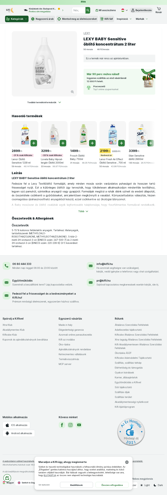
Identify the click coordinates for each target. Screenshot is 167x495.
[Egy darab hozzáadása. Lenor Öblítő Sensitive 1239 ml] (33, 143)
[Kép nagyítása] (72, 91)
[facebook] (62, 425)
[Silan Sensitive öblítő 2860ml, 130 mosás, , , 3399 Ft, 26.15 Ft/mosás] (142, 134)
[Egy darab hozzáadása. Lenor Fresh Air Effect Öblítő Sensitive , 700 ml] (121, 143)
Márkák (140, 18)
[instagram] (70, 425)
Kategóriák (17, 18)
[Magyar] (124, 10)
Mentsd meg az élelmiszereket (79, 18)
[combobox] (78, 10)
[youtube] (79, 425)
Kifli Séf (109, 18)
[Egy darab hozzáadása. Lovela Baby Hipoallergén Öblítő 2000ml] (63, 143)
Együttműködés (22, 280)
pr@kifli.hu (104, 280)
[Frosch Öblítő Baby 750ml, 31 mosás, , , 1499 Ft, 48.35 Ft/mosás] (83, 134)
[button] (141, 10)
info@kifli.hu (105, 264)
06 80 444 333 (21, 264)
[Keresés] (87, 10)
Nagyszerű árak (45, 18)
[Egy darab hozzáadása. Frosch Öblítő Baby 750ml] (92, 143)
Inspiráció (122, 18)
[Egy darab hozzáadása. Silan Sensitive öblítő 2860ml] (150, 143)
